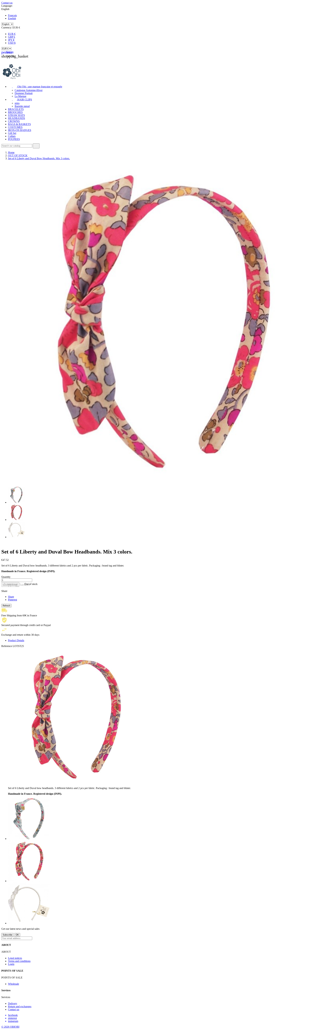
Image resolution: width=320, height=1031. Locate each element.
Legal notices (15, 958)
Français (12, 15)
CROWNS (14, 121)
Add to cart (11, 584)
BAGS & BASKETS (19, 124)
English (12, 18)
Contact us (6, 2)
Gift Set (12, 133)
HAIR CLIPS (20, 99)
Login (11, 964)
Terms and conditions (19, 961)
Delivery (12, 1003)
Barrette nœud (22, 106)
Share (11, 596)
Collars (12, 136)
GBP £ (11, 36)
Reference (7, 646)
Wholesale (13, 983)
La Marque (20, 96)
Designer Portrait (23, 93)
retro (17, 103)
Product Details (16, 640)
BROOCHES (15, 112)
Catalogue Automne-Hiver (28, 90)
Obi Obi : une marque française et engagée (35, 86)
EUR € (12, 33)
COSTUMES (15, 127)
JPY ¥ (11, 39)
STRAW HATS (16, 115)
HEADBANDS (16, 118)
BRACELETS (16, 109)
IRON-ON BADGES (19, 130)
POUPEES (14, 139)
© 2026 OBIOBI (10, 1026)
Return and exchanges (19, 1006)
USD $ (12, 42)
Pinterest (12, 599)
